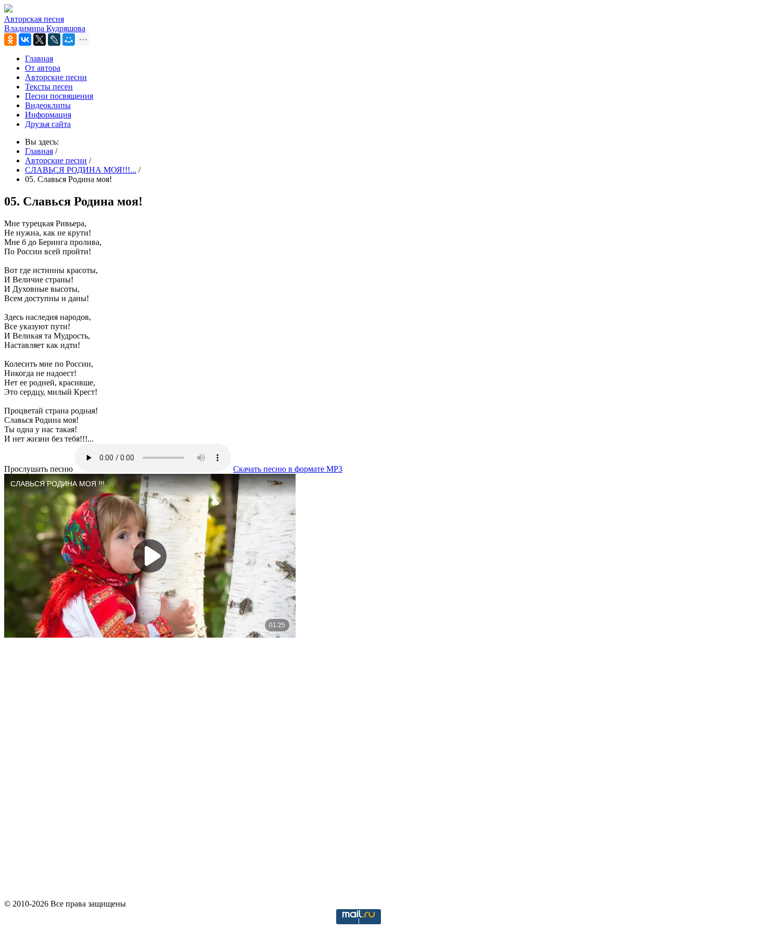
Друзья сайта (48, 124)
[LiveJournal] (54, 39)
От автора (42, 67)
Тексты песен (49, 86)
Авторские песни (56, 77)
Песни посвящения (59, 96)
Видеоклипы (48, 105)
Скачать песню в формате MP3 (287, 468)
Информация (48, 114)
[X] (39, 39)
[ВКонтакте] (25, 39)
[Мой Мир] (68, 39)
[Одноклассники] (10, 39)
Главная (39, 58)
